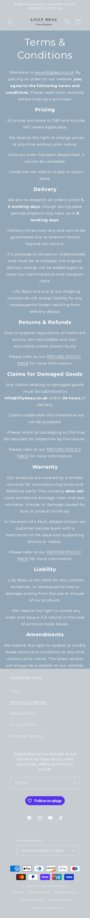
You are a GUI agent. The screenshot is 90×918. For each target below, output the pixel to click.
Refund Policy (23, 713)
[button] (10, 21)
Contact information (47, 907)
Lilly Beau (41, 886)
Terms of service (60, 900)
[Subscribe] (74, 783)
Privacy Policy (23, 724)
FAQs (15, 691)
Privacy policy (32, 900)
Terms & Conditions (28, 702)
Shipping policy (66, 892)
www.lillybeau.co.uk (54, 72)
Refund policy (39, 892)
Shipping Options (26, 736)
